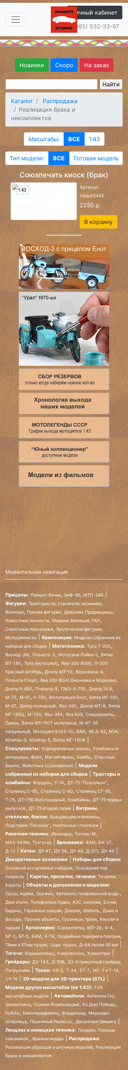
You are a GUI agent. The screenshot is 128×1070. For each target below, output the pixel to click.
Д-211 (92, 851)
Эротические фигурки (78, 629)
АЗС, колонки (86, 902)
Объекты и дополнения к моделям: (68, 885)
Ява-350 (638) (76, 663)
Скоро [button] (64, 65)
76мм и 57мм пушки (26, 944)
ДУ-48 (76, 851)
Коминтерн (98, 953)
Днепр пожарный (37, 705)
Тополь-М (85, 833)
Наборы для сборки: (97, 859)
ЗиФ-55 (72, 595)
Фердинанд (73, 1013)
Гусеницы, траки (79, 919)
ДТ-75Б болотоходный (41, 799)
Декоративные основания (36, 859)
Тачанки (106, 876)
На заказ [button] (96, 65)
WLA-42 (97, 731)
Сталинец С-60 (57, 791)
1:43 (94, 139)
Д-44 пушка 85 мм (98, 944)
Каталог (22, 101)
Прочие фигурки (44, 612)
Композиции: (57, 637)
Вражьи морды (48, 1038)
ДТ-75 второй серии (50, 808)
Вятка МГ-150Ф (69, 740)
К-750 (39, 697)
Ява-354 (53, 714)
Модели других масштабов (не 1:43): (48, 987)
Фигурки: (16, 603)
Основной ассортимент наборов (39, 868)
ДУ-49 (107, 851)
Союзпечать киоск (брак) (64, 175)
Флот (36, 757)
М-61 (25, 697)
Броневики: (70, 842)
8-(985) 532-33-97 (93, 26)
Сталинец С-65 (21, 791)
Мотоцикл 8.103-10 (53, 731)
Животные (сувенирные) (47, 765)
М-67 (10, 705)
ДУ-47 (44, 851)
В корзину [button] (98, 221)
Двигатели (16, 902)
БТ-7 (85, 970)
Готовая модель (96, 158)
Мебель (91, 910)
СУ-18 (11, 978)
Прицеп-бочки (46, 595)
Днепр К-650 (18, 688)
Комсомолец (70, 953)
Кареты (13, 885)
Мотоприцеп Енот (67, 697)
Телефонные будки (50, 902)
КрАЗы (12, 1013)
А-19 (49, 936)
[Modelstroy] (64, 19)
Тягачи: (14, 953)
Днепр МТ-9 (92, 705)
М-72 (10, 697)
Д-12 (10, 851)
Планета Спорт (21, 680)
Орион (11, 723)
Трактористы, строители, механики (65, 603)
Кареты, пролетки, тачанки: (63, 876)
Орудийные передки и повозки (88, 936)
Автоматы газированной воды (88, 893)
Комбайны (79, 799)
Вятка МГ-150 (103, 697)
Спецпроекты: (22, 748)
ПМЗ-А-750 (73, 688)
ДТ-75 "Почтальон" (87, 782)
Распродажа (60, 101)
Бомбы (84, 757)
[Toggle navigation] (16, 19)
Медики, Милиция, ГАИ (76, 620)
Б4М (36, 936)
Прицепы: (17, 595)
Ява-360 (68, 705)
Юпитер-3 (15, 740)
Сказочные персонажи (29, 629)
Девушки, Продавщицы (88, 612)
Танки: (43, 970)
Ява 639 (74, 714)
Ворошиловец (39, 953)
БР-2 (10, 936)
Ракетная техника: (27, 833)
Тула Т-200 (99, 646)
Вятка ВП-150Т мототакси (49, 723)
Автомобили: (69, 996)
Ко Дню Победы (99, 1004)
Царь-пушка (63, 944)
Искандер (61, 833)
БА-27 (104, 842)
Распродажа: (84, 1038)
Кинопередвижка (41, 1013)
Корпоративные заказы (66, 748)
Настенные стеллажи (75, 825)
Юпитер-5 (40, 740)
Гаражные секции (43, 910)
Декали (72, 910)
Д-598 (58, 961)
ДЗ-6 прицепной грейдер (94, 961)
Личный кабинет (94, 12)
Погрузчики (17, 970)
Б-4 (109, 927)
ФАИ (90, 842)
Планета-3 (43, 654)
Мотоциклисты (21, 637)
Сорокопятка (70, 927)
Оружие (44, 893)
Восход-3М (17, 654)
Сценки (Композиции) (56, 1004)
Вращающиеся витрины (74, 816)
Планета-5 (46, 688)
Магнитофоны (59, 757)
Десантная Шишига (96, 1021)
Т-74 (59, 782)
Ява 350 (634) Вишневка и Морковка (78, 680)
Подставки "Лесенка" (27, 825)
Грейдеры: (18, 961)
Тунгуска (42, 842)
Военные (14, 612)
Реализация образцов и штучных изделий (48, 1047)
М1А (113, 731)
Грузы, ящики (19, 893)
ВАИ (80, 731)
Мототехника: (68, 646)
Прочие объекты (42, 919)
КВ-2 (58, 970)
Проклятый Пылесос (51, 1021)
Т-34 (71, 970)
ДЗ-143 (40, 961)
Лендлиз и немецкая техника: (40, 1030)
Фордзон (42, 782)
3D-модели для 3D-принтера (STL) (64, 978)
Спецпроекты (100, 714)
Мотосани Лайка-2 (78, 654)
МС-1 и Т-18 (105, 970)
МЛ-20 (94, 927)
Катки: (28, 851)
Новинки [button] (32, 65)
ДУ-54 (60, 851)
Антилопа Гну (100, 996)
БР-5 (23, 936)
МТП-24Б (93, 595)
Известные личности (27, 620)
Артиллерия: (40, 927)
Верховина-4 (89, 671)
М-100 (34, 714)
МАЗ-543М (17, 842)
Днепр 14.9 (100, 688)
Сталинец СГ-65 (93, 791)
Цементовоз (18, 1004)
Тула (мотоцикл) (41, 663)
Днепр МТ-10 (59, 671)
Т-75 (10, 799)
